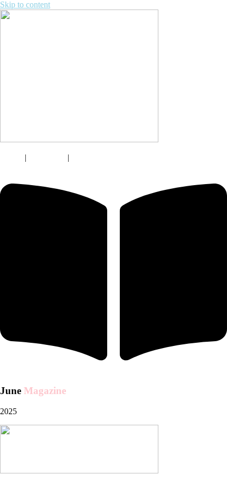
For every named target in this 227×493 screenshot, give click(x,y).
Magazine (47, 157)
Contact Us (92, 157)
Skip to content (25, 4)
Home (10, 157)
